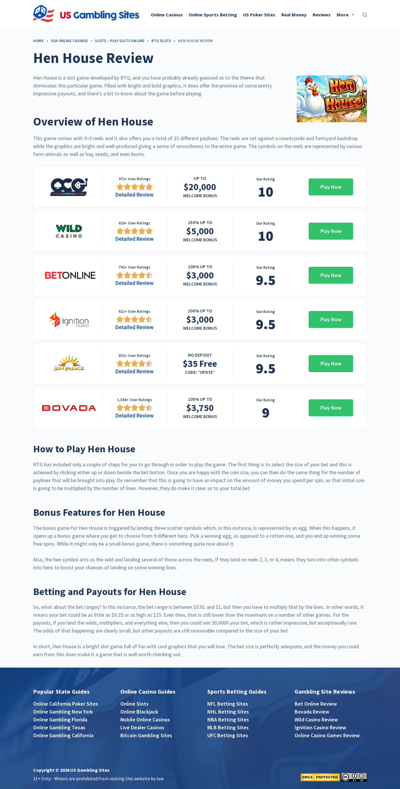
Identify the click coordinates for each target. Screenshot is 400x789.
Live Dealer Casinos (142, 727)
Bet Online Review (316, 703)
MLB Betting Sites (228, 727)
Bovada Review (312, 711)
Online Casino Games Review (327, 735)
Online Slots (134, 703)
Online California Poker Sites (65, 703)
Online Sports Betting (213, 15)
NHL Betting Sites (228, 711)
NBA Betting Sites (228, 719)
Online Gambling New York (63, 711)
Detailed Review (134, 195)
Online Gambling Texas (59, 727)
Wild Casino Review (316, 719)
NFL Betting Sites (227, 703)
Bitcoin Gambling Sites (146, 735)
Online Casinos (167, 15)
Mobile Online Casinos (145, 719)
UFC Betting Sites (227, 735)
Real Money (294, 15)
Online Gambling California (63, 735)
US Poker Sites (259, 15)
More (342, 15)
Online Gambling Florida (60, 719)
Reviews (322, 15)
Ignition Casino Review (320, 727)
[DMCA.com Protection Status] (320, 776)
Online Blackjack (139, 711)
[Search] (365, 15)
